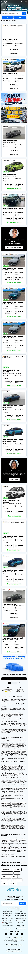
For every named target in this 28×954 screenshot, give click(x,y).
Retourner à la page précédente (9, 20)
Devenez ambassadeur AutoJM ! (20, 915)
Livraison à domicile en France (20, 910)
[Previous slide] (3, 108)
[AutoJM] (5, 2)
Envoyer (22, 903)
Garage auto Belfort (20, 920)
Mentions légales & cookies (14, 949)
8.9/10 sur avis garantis (7, 691)
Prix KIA (5, 883)
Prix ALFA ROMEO (7, 873)
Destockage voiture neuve (7, 915)
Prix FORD (13, 876)
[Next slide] (24, 108)
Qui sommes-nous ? (20, 928)
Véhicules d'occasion (21, 918)
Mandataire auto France (20, 913)
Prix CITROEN (16, 869)
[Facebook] (6, 934)
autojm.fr (14, 889)
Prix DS (17, 873)
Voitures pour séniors (7, 925)
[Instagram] (17, 934)
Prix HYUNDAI (6, 880)
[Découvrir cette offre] (14, 40)
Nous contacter (14, 479)
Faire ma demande (14, 678)
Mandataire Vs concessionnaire (21, 926)
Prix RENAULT (6, 869)
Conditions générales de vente (14, 951)
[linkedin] (22, 934)
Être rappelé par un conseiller (14, 247)
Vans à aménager (7, 928)
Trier (7, 17)
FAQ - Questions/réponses (7, 910)
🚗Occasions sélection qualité (7, 923)
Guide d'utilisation (7, 913)
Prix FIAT (5, 876)
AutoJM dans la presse (7, 918)
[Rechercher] (24, 13)
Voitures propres (7, 920)
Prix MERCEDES (17, 880)
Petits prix (20, 922)
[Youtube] (11, 934)
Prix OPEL (13, 883)
